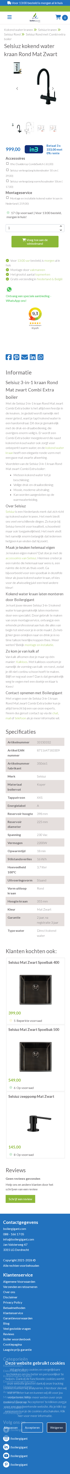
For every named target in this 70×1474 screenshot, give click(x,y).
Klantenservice (13, 1313)
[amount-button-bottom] (60, 230)
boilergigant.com (14, 1228)
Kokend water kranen (18, 29)
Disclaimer (10, 1297)
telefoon (20, 718)
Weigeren (56, 1427)
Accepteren (32, 1427)
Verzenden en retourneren (20, 1286)
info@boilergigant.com (18, 1239)
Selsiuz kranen (47, 29)
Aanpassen (11, 1427)
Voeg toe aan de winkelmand (37, 241)
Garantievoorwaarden (17, 1318)
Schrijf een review (20, 1199)
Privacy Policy (12, 1302)
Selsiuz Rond (12, 34)
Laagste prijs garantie (17, 1349)
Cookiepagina (12, 1344)
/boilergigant (19, 1438)
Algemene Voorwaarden (19, 1281)
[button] (53, 88)
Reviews (8, 1334)
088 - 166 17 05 (13, 1234)
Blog (6, 1323)
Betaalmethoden (14, 1308)
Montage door (27, 270)
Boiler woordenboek (17, 1339)
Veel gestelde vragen (17, 1328)
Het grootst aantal (30, 274)
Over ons (9, 1292)
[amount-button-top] (60, 226)
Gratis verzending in (36, 279)
